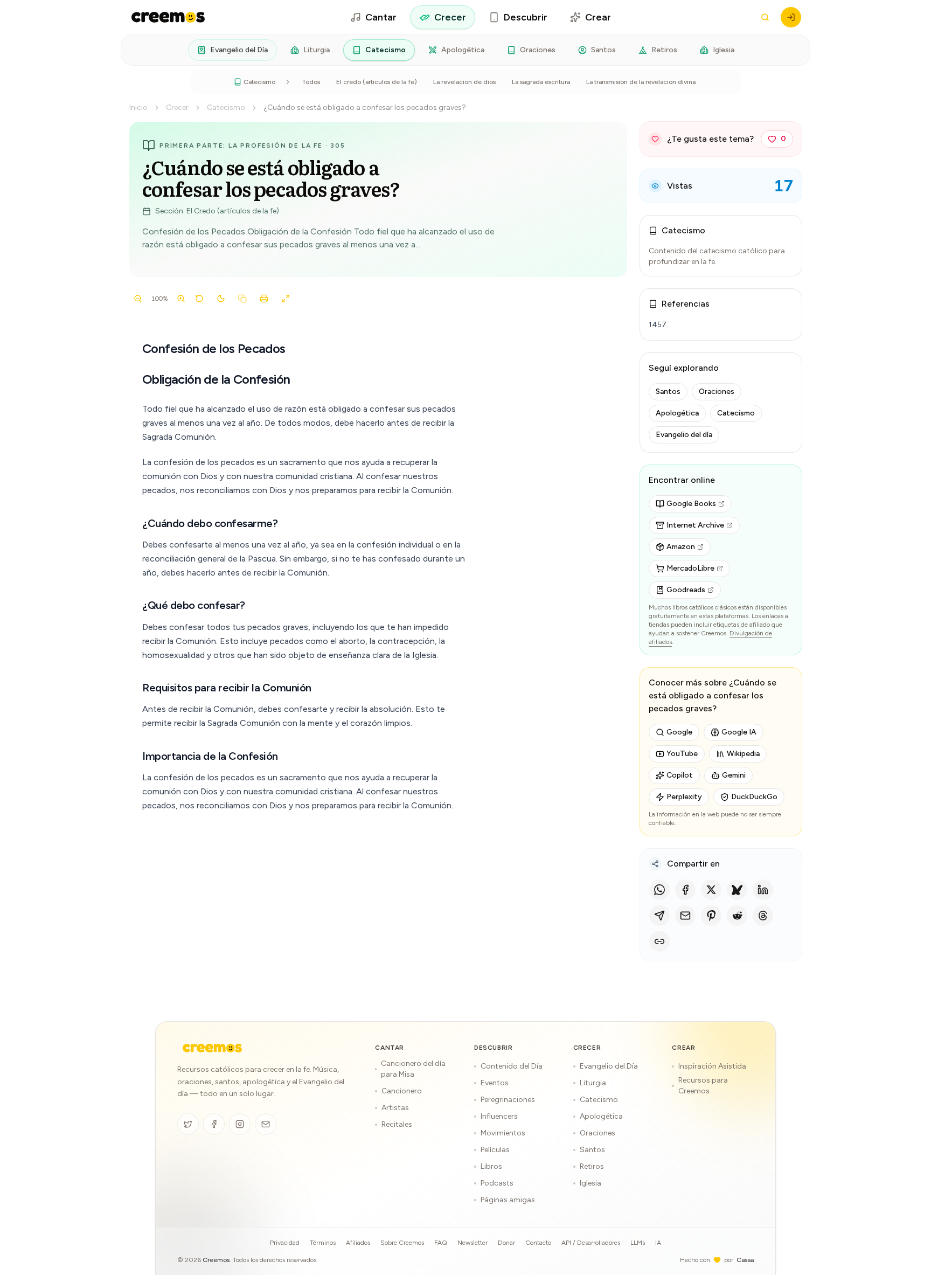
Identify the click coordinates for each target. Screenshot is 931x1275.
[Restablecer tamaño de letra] (199, 298)
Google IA (738, 732)
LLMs (637, 1242)
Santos (603, 49)
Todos (311, 82)
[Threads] (763, 915)
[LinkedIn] (763, 889)
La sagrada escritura (541, 82)
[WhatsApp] (659, 889)
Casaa (745, 1260)
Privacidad (285, 1242)
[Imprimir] (264, 298)
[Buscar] (765, 17)
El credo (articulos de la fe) (376, 82)
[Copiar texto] (242, 298)
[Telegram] (659, 915)
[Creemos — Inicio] (212, 1048)
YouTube (682, 753)
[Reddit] (737, 915)
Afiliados (358, 1242)
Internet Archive (695, 525)
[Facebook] (685, 889)
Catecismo (385, 49)
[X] (711, 889)
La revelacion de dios (464, 82)
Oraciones (537, 49)
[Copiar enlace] (659, 941)
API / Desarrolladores (590, 1242)
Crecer (450, 17)
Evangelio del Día (239, 49)
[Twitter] (188, 1124)
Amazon (680, 546)
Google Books (691, 503)
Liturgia (316, 49)
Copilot (679, 775)
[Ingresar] (791, 17)
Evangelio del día (684, 434)
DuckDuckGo (754, 796)
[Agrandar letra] (181, 298)
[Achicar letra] (138, 298)
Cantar (381, 17)
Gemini (734, 775)
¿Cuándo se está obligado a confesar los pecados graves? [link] (364, 107)
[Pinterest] (711, 915)
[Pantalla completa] (285, 298)
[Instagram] (240, 1124)
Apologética (462, 49)
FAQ (440, 1242)
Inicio (138, 107)
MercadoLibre (690, 568)
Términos (323, 1242)
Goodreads (685, 589)
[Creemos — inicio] (168, 17)
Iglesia (723, 49)
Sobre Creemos (402, 1242)
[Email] (685, 915)
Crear (598, 17)
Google (679, 732)
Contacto (538, 1242)
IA (658, 1242)
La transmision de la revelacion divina (641, 82)
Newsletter (472, 1242)
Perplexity (684, 796)
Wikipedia (743, 753)
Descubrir (525, 17)
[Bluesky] (737, 889)
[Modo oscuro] (221, 298)
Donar (506, 1242)
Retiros (664, 49)
